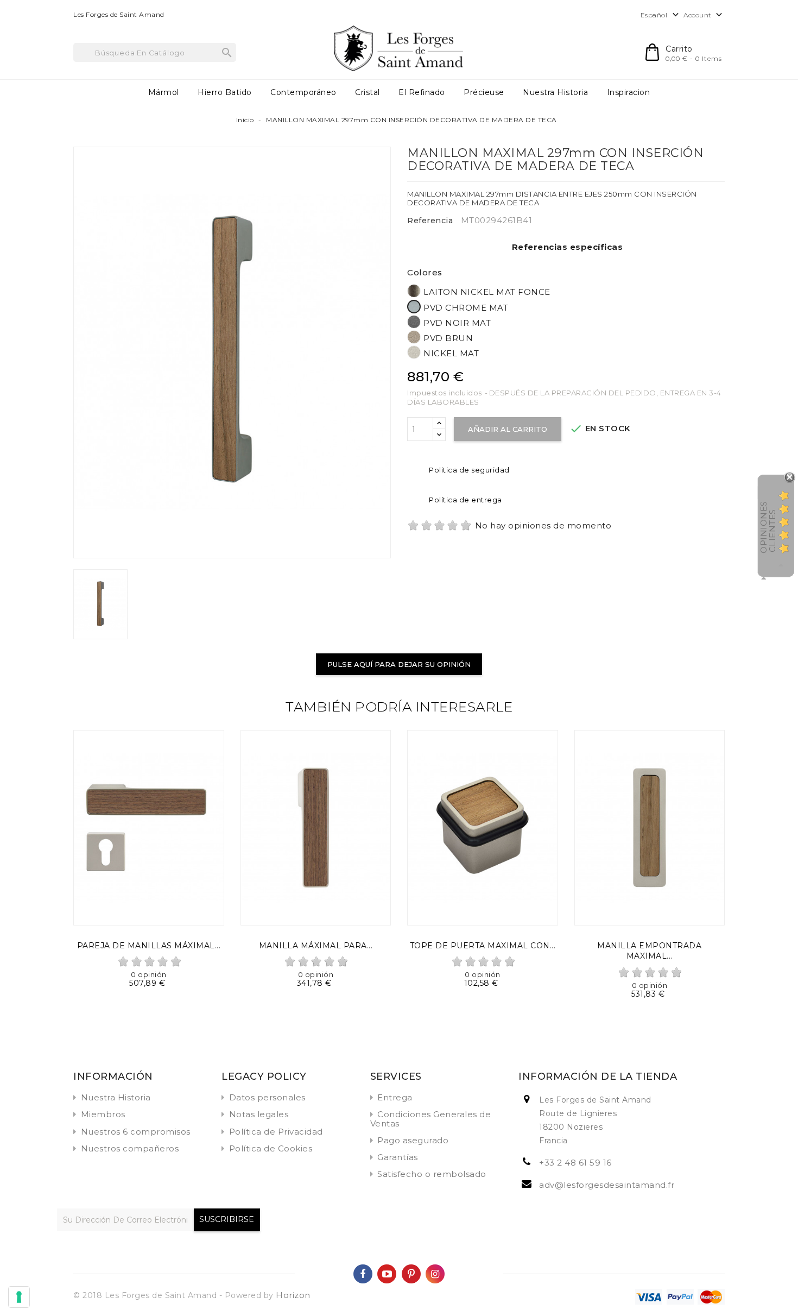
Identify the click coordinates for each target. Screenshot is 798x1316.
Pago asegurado (412, 1140)
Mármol (163, 92)
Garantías (397, 1157)
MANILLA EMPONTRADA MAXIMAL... (649, 951)
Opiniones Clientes (767, 527)
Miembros (103, 1114)
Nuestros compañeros (130, 1148)
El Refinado (421, 92)
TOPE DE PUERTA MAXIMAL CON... (483, 945)
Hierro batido (225, 92)
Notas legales (259, 1114)
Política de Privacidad (276, 1131)
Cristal (367, 92)
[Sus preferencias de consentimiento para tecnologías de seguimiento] (19, 1297)
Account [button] (704, 15)
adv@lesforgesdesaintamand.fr (606, 1185)
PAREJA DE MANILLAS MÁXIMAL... (149, 945)
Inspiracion (628, 92)
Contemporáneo (303, 92)
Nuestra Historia (555, 92)
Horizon (293, 1295)
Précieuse (484, 92)
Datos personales (267, 1097)
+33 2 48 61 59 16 (575, 1162)
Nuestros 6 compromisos (136, 1131)
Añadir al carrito (507, 429)
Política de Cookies (271, 1148)
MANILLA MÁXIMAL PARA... (316, 945)
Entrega (395, 1097)
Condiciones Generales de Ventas (430, 1118)
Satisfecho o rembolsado (431, 1174)
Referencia (430, 220)
